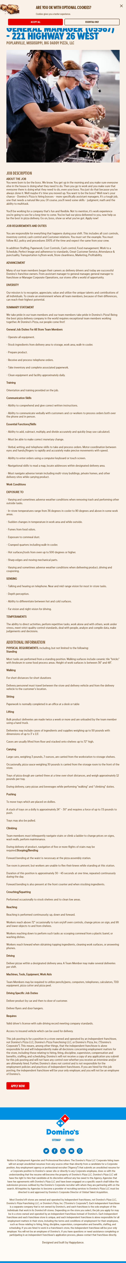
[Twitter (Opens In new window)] (46, 1151)
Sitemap (56, 1140)
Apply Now (18, 1086)
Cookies (70, 1140)
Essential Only (92, 22)
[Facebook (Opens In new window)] (55, 1151)
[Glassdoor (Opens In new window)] (80, 1151)
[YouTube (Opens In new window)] (71, 1151)
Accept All (35, 22)
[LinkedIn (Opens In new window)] (63, 1151)
